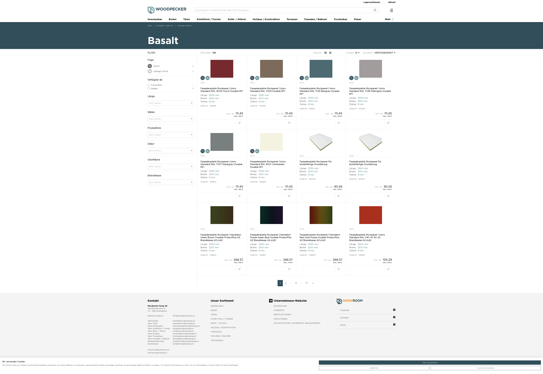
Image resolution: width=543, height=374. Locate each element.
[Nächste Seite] (312, 283)
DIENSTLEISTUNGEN (282, 314)
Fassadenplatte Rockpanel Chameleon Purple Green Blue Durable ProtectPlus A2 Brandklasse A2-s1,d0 (270, 237)
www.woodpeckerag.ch (157, 353)
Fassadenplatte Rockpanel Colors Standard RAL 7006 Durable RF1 (268, 89)
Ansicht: (317, 53)
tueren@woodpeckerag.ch (184, 323)
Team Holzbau (154, 334)
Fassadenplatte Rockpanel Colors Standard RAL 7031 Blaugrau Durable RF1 (319, 91)
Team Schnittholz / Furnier (159, 328)
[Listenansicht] (330, 52)
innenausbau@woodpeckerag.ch (186, 326)
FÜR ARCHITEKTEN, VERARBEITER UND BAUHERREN (297, 323)
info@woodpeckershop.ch (184, 316)
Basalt (203, 82)
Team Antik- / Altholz (157, 331)
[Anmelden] (391, 10)
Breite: (204, 98)
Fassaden (156, 339)
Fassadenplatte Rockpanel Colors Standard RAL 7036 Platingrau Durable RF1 (370, 91)
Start (150, 26)
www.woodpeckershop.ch (158, 350)
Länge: (204, 95)
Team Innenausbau (155, 326)
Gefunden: (206, 53)
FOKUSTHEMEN (280, 319)
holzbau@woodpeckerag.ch (184, 334)
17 (307, 283)
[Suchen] (375, 10)
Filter (151, 53)
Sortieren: (368, 53)
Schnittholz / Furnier (209, 19)
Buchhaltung (153, 344)
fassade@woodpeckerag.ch (184, 339)
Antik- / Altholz (237, 19)
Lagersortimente (371, 2)
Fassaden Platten (184, 26)
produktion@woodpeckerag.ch (186, 341)
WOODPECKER (280, 306)
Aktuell (391, 2)
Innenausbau (155, 19)
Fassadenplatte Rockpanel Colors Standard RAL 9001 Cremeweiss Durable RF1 (268, 164)
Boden (172, 19)
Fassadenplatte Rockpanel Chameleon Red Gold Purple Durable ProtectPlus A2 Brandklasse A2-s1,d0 (320, 237)
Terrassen (292, 19)
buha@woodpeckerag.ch (183, 344)
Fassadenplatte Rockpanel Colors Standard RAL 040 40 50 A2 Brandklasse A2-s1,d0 (367, 237)
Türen (186, 19)
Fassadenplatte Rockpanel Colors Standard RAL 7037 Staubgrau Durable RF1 (221, 164)
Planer (357, 19)
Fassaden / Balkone (315, 19)
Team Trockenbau (155, 336)
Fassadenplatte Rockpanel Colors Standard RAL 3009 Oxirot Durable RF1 (222, 89)
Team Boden (153, 321)
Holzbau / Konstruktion (266, 19)
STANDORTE (279, 310)
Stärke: (204, 101)
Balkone (165, 339)
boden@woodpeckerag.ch (184, 321)
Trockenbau (340, 19)
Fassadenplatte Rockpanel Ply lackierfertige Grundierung (316, 162)
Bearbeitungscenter (156, 341)
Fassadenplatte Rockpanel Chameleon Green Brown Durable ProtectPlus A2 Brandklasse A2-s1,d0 (221, 237)
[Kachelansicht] (325, 52)
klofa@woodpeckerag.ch (183, 328)
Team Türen (152, 323)
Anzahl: (350, 53)
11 (296, 283)
